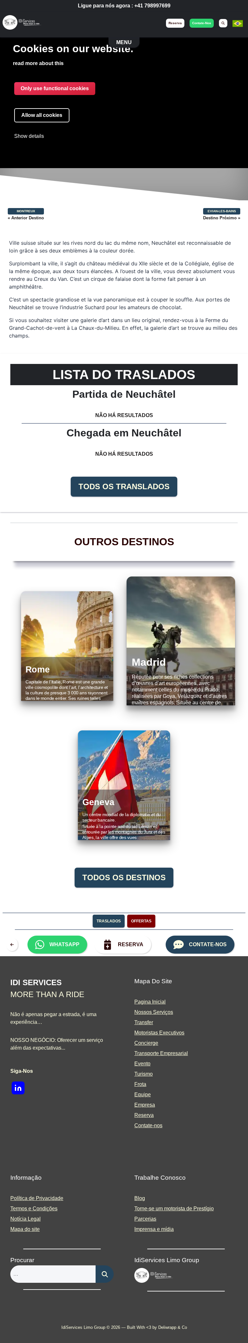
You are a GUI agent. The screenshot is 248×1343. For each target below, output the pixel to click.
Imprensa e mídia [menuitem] (154, 1229)
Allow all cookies (41, 115)
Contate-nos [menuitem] (148, 1125)
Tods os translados (124, 486)
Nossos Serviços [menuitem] (153, 1012)
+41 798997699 (152, 5)
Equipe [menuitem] (142, 1094)
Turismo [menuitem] (143, 1074)
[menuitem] (223, 23)
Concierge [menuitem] (146, 1043)
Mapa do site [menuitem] (25, 1229)
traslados (109, 921)
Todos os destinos (124, 877)
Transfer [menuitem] (143, 1022)
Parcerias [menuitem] (145, 1219)
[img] (22, 23)
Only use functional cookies (55, 88)
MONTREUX (26, 211)
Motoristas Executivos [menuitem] (159, 1032)
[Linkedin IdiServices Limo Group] (18, 1088)
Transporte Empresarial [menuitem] (161, 1053)
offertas (141, 921)
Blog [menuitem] (139, 1198)
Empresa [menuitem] (144, 1105)
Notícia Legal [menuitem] (25, 1219)
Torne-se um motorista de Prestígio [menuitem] (174, 1208)
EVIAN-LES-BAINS (222, 211)
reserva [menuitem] (175, 23)
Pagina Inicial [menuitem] (150, 1002)
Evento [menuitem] (142, 1063)
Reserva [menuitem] (144, 1115)
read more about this (38, 63)
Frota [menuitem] (140, 1084)
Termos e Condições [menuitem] (33, 1208)
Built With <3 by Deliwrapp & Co (157, 1327)
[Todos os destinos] (13, 945)
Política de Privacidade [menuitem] (36, 1198)
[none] (237, 27)
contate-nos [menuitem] (201, 23)
